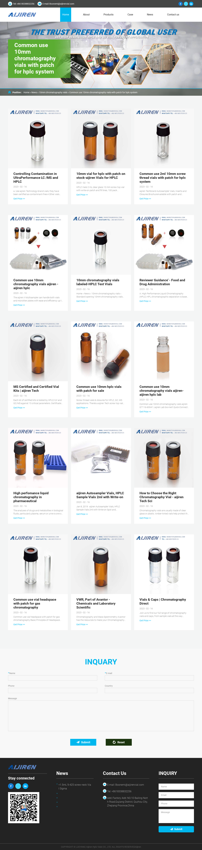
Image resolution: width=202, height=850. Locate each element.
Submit (85, 742)
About (86, 14)
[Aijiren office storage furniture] (25, 786)
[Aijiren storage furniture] (11, 786)
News (150, 14)
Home (65, 14)
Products (108, 14)
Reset (121, 742)
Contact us (173, 14)
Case (130, 14)
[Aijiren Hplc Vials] (22, 15)
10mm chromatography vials (53, 92)
